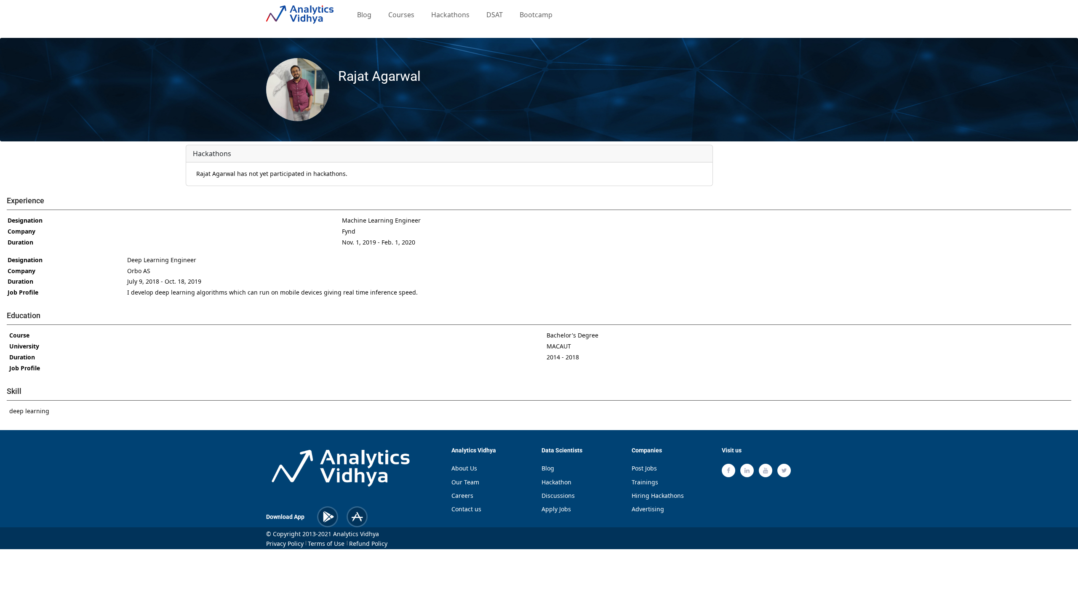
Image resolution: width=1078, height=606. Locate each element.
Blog (364, 14)
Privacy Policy (285, 544)
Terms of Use (326, 544)
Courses (403, 14)
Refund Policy (368, 544)
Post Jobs (644, 468)
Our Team (465, 482)
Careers (462, 496)
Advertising (648, 509)
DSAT (494, 14)
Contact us (466, 509)
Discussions (558, 496)
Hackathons (450, 14)
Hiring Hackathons (658, 496)
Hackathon (556, 482)
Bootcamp (536, 14)
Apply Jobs (556, 509)
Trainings (645, 482)
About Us (464, 468)
